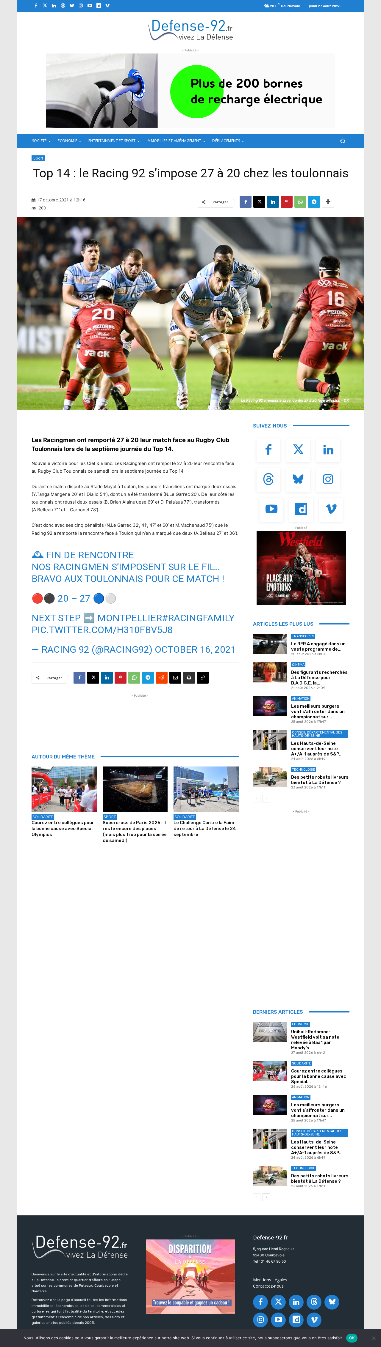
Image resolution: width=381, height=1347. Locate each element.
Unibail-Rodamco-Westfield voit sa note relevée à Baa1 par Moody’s (315, 1040)
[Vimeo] (107, 5)
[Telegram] (314, 202)
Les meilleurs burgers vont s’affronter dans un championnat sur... (318, 712)
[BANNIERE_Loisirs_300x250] (301, 568)
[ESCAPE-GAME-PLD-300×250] (190, 1276)
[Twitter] (44, 5)
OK (352, 1337)
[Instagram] (80, 5)
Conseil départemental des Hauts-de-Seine (317, 734)
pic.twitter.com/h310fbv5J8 (102, 629)
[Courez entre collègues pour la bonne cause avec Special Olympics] (64, 789)
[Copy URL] (203, 678)
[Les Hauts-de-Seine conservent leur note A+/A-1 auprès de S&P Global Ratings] (270, 740)
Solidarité (42, 816)
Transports (303, 636)
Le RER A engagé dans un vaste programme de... (318, 646)
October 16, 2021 (195, 649)
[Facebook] (36, 5)
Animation (301, 699)
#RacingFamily (198, 618)
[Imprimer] (189, 678)
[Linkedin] (53, 5)
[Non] (374, 1338)
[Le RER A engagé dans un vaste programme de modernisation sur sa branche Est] (270, 644)
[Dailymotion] (98, 5)
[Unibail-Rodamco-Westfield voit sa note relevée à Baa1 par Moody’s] (270, 1032)
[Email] (175, 678)
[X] (259, 202)
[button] (342, 141)
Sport (38, 158)
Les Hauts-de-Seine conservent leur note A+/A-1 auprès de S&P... (317, 749)
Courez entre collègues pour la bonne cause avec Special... (318, 1076)
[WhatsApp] (300, 202)
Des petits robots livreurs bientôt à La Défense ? (320, 780)
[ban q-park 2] (190, 90)
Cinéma (298, 665)
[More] (328, 202)
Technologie (303, 770)
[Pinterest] (287, 202)
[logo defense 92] (190, 29)
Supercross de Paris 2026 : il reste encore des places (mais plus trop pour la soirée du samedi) (135, 831)
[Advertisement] (140, 712)
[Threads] (62, 5)
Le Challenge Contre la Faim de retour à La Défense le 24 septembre (205, 828)
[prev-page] (256, 798)
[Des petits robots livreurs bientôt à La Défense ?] (270, 777)
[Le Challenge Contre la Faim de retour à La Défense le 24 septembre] (206, 789)
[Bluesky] (71, 5)
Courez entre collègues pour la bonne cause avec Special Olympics (63, 828)
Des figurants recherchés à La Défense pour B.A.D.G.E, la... (319, 678)
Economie (300, 1024)
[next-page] (266, 798)
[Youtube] (89, 5)
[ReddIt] (162, 678)
